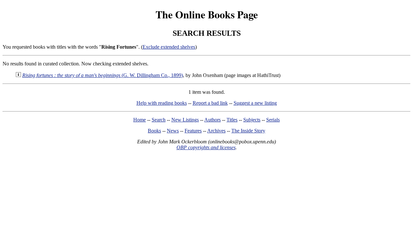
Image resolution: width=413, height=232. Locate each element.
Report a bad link (210, 103)
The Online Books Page (207, 14)
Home (139, 119)
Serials (273, 119)
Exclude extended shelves (169, 47)
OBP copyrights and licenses (206, 147)
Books (154, 130)
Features (193, 130)
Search (159, 119)
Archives (216, 130)
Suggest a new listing (255, 103)
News (173, 130)
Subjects (251, 119)
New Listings (185, 119)
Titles (232, 119)
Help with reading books (161, 103)
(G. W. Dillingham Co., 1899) (102, 75)
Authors (212, 119)
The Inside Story (248, 130)
